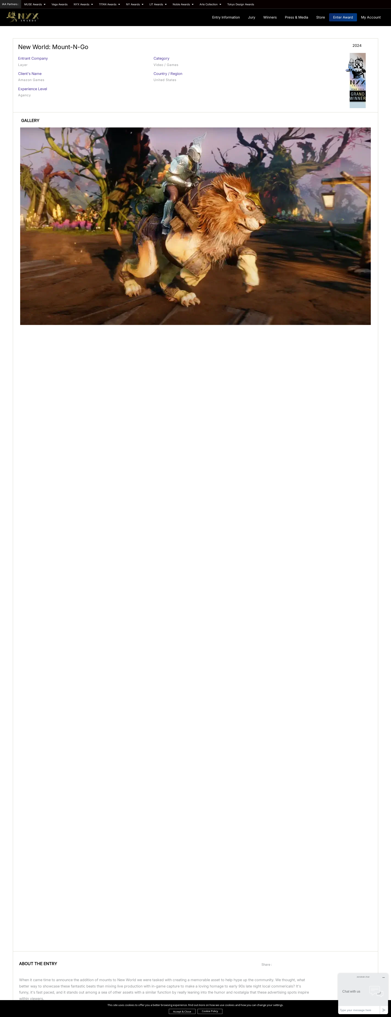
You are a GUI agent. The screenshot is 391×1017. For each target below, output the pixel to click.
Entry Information (226, 17)
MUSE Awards (33, 4)
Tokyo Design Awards (240, 4)
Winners (270, 17)
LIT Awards (156, 4)
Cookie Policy (210, 1011)
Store (320, 17)
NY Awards (133, 4)
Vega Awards (60, 4)
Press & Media (296, 17)
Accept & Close (182, 1011)
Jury (251, 17)
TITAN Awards (108, 4)
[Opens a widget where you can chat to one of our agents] (363, 994)
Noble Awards (182, 4)
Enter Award (343, 17)
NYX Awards (82, 4)
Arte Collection (209, 4)
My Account (371, 17)
